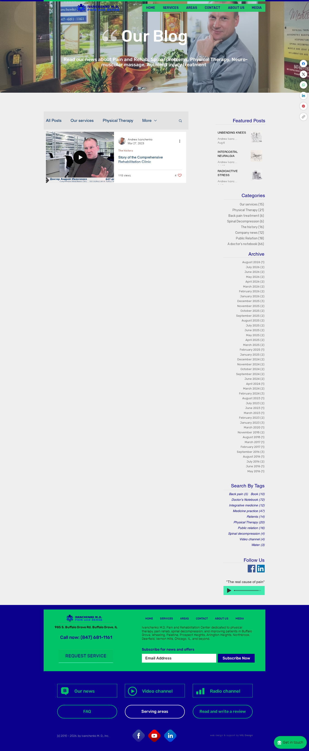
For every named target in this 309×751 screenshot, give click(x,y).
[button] (256, 8)
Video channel (252, 539)
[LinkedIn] (303, 95)
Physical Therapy (118, 120)
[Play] (229, 590)
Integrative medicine (247, 505)
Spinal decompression (246, 533)
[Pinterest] (303, 106)
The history (125, 150)
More (147, 120)
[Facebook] (303, 63)
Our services (82, 120)
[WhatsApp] (303, 85)
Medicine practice (249, 511)
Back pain (238, 494)
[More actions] (181, 141)
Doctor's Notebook (248, 499)
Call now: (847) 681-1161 (86, 637)
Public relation (251, 528)
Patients (256, 516)
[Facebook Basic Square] (251, 568)
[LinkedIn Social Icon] (261, 568)
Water (258, 545)
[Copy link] (303, 116)
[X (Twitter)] (303, 74)
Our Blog (154, 36)
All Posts (54, 120)
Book (258, 494)
